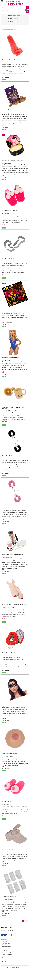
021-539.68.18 (11, 1)
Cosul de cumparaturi (7, 954)
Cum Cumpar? (5, 941)
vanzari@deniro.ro (10, 931)
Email (19, 1)
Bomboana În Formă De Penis (9, 59)
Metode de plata (6, 943)
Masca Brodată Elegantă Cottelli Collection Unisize (15, 703)
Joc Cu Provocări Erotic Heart (9, 652)
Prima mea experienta (7, 963)
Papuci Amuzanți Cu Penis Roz (9, 210)
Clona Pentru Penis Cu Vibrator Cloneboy (12, 554)
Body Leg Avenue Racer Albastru (10, 357)
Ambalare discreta (6, 946)
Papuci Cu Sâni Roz (7, 801)
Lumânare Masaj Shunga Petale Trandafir (12, 160)
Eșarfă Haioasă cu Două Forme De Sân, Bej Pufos (14, 604)
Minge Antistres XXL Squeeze (9, 753)
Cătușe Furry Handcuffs (8, 506)
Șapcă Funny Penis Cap (8, 849)
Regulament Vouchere (7, 952)
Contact (4, 957)
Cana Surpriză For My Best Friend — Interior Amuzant (13, 408)
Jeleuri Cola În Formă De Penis (9, 110)
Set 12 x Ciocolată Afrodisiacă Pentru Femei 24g (14, 308)
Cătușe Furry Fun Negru (8, 455)
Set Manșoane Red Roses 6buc (10, 896)
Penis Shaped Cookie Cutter (9, 258)
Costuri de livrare (6, 944)
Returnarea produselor (7, 956)
